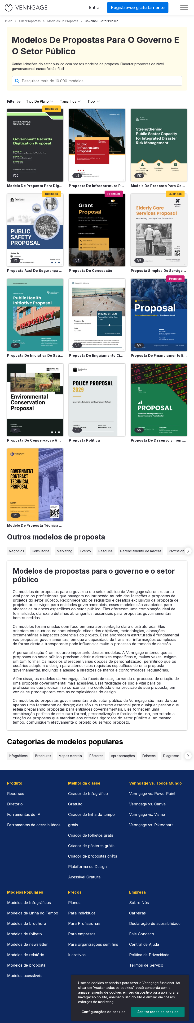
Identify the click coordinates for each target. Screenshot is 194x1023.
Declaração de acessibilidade (155, 923)
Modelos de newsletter (27, 944)
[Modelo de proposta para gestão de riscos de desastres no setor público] (159, 145)
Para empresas (81, 934)
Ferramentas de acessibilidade (34, 824)
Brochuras (43, 756)
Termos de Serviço (146, 965)
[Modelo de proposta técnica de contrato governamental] (35, 484)
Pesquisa (105, 551)
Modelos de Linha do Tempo (32, 913)
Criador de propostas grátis (92, 856)
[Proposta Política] (97, 400)
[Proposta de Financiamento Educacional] (159, 315)
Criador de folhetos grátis (91, 835)
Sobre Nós (139, 902)
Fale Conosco (141, 934)
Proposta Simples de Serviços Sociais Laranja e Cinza (159, 271)
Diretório (15, 804)
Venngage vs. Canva (147, 804)
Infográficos (18, 756)
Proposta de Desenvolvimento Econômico (159, 440)
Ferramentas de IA (23, 814)
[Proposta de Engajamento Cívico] (97, 315)
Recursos (15, 793)
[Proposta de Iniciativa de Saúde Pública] (35, 315)
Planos (74, 902)
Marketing (64, 551)
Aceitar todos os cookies (157, 1012)
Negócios (16, 551)
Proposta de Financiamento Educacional (159, 355)
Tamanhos (68, 101)
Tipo (91, 101)
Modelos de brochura (26, 923)
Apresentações (123, 756)
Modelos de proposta (62, 21)
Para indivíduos (82, 913)
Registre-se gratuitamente (138, 7)
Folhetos (149, 756)
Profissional (178, 551)
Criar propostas (30, 21)
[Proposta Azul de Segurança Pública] (35, 230)
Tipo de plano (37, 101)
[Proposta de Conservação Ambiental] (35, 400)
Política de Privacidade (149, 954)
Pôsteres (96, 756)
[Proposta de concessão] (97, 230)
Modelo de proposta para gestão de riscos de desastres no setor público (159, 186)
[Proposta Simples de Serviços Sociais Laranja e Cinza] (159, 230)
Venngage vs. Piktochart (151, 824)
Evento (85, 551)
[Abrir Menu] (184, 7)
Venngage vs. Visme (147, 814)
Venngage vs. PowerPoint (152, 793)
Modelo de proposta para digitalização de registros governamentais (35, 186)
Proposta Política (84, 440)
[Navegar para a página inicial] (26, 8)
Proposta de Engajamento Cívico (97, 355)
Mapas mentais (70, 756)
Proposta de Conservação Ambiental (35, 440)
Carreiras (137, 913)
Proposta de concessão (90, 271)
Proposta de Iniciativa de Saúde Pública (35, 355)
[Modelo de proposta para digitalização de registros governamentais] (35, 145)
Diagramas (171, 756)
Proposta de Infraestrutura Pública (97, 186)
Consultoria (40, 551)
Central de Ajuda (144, 944)
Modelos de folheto (24, 934)
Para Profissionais (84, 923)
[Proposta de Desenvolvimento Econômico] (159, 400)
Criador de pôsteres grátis (91, 845)
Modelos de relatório (25, 954)
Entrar (95, 7)
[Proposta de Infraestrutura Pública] (97, 145)
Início (9, 21)
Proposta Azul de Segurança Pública (35, 271)
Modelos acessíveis (24, 975)
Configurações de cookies (103, 1012)
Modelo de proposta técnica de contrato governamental (35, 525)
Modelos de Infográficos (29, 902)
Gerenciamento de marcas (140, 551)
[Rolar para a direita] (188, 551)
